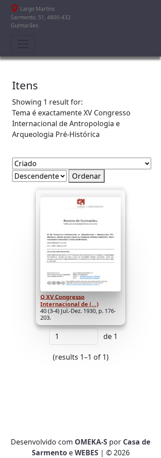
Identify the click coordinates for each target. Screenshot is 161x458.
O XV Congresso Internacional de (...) (69, 300)
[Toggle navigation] (23, 44)
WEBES (86, 453)
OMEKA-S (91, 442)
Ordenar (86, 176)
